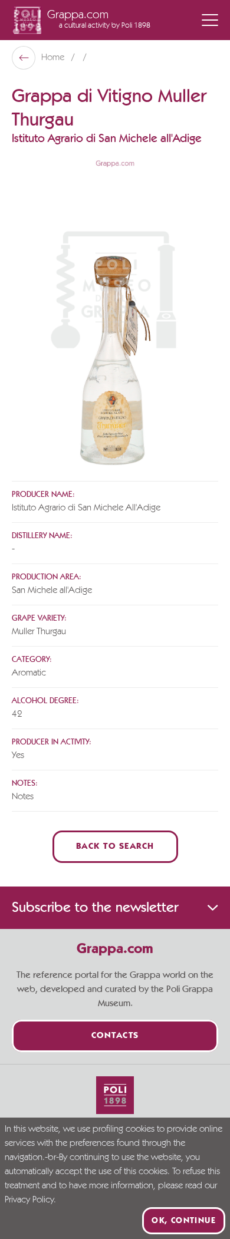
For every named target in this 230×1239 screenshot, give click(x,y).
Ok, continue (184, 1221)
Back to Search (115, 846)
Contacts (115, 1036)
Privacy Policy (29, 1200)
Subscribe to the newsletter (95, 908)
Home (54, 57)
